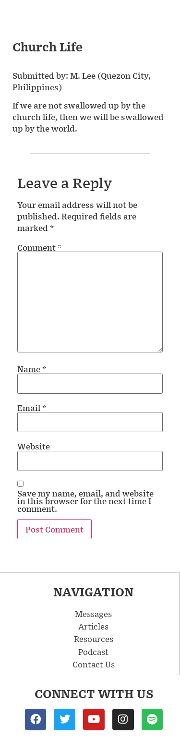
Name (31, 369)
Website (33, 446)
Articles (93, 626)
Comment (39, 247)
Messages (93, 613)
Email (31, 407)
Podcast (93, 651)
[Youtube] (94, 719)
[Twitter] (64, 719)
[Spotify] (152, 719)
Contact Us (93, 664)
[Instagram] (123, 719)
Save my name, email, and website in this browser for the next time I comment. (85, 500)
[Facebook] (36, 719)
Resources (93, 638)
